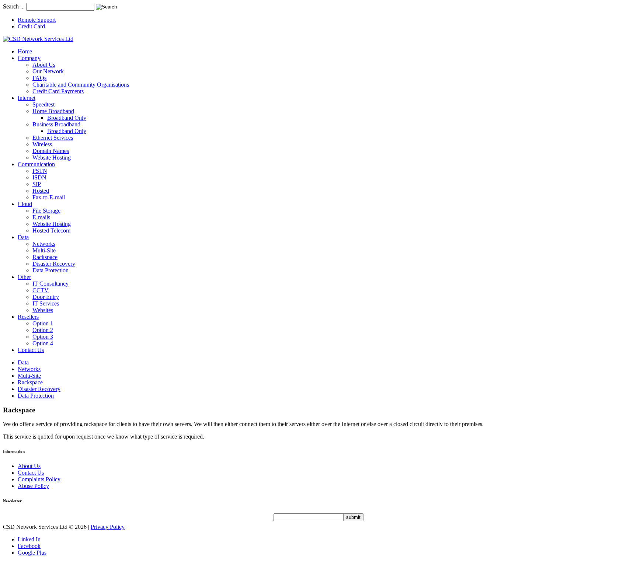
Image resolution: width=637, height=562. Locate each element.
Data (23, 237)
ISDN (39, 177)
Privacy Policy (108, 527)
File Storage (46, 210)
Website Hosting (51, 157)
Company (29, 58)
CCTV (40, 290)
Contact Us (31, 350)
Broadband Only (66, 118)
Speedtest (43, 104)
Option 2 (42, 330)
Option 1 (42, 323)
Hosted (40, 191)
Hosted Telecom (51, 230)
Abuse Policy (33, 486)
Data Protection (50, 270)
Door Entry (45, 297)
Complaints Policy (39, 479)
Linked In (29, 539)
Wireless (42, 144)
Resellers (28, 317)
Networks (43, 244)
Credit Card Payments (58, 91)
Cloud (25, 204)
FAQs (39, 78)
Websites (42, 310)
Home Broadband (53, 111)
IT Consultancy (50, 283)
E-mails (41, 217)
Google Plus (32, 552)
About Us (43, 65)
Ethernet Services (52, 138)
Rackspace (45, 257)
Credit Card (31, 26)
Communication (36, 164)
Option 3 (42, 337)
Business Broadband (56, 124)
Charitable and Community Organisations (80, 84)
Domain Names (50, 151)
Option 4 (42, 343)
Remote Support (37, 20)
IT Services (45, 303)
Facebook (29, 546)
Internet (26, 98)
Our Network (48, 71)
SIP (36, 184)
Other (24, 277)
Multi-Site (44, 250)
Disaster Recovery (53, 264)
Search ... (14, 6)
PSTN (39, 171)
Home (25, 51)
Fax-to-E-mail (48, 197)
